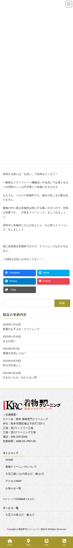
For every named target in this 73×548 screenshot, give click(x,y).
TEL (64, 545)
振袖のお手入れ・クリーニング (21, 328)
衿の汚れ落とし (12, 365)
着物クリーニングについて (21, 466)
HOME (9, 459)
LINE (46, 545)
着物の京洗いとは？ (14, 353)
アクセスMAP (13, 481)
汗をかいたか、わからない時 (20, 377)
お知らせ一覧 (13, 488)
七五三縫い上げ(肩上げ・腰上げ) (24, 473)
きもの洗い (9, 340)
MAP (28, 545)
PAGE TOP (67, 530)
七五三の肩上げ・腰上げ (19, 514)
